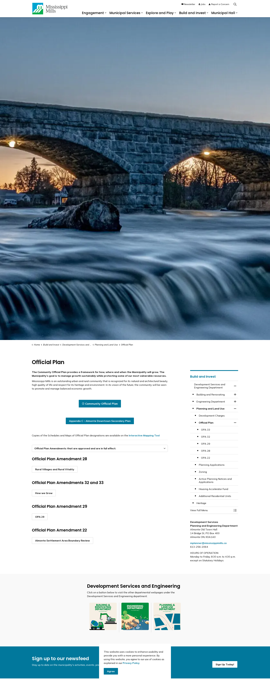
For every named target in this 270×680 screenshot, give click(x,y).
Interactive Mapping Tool (144, 435)
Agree (111, 671)
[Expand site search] (235, 4)
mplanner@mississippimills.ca (208, 543)
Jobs (203, 4)
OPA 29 (39, 516)
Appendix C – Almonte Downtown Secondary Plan (100, 420)
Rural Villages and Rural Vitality (54, 469)
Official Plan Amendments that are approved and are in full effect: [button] (75, 448)
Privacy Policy (131, 663)
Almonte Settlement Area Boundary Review (62, 540)
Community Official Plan (101, 403)
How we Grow (43, 493)
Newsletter (189, 4)
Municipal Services (124, 13)
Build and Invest (192, 13)
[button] (211, 510)
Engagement (93, 13)
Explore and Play (160, 13)
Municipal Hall (223, 13)
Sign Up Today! (225, 664)
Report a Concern (220, 4)
